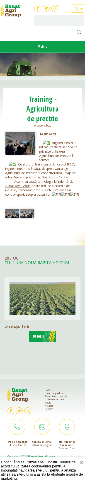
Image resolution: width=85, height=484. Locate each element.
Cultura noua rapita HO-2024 (37, 262)
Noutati (49, 405)
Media (48, 402)
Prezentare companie (56, 396)
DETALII (38, 336)
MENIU (43, 46)
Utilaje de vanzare (54, 399)
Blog (48, 125)
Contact (49, 409)
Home (38, 125)
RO (76, 8)
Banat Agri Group (18, 186)
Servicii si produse (54, 393)
